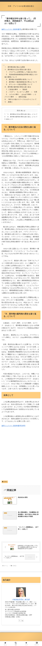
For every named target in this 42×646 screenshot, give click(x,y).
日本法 (5, 481)
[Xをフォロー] (19, 620)
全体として (9, 119)
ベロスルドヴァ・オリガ (21, 599)
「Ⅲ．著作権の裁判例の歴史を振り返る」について (21, 117)
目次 (18, 110)
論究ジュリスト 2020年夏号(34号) (13, 426)
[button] (38, 395)
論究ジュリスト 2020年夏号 (11, 29)
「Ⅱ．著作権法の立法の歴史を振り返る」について (21, 114)
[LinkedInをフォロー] (22, 620)
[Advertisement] (21, 457)
